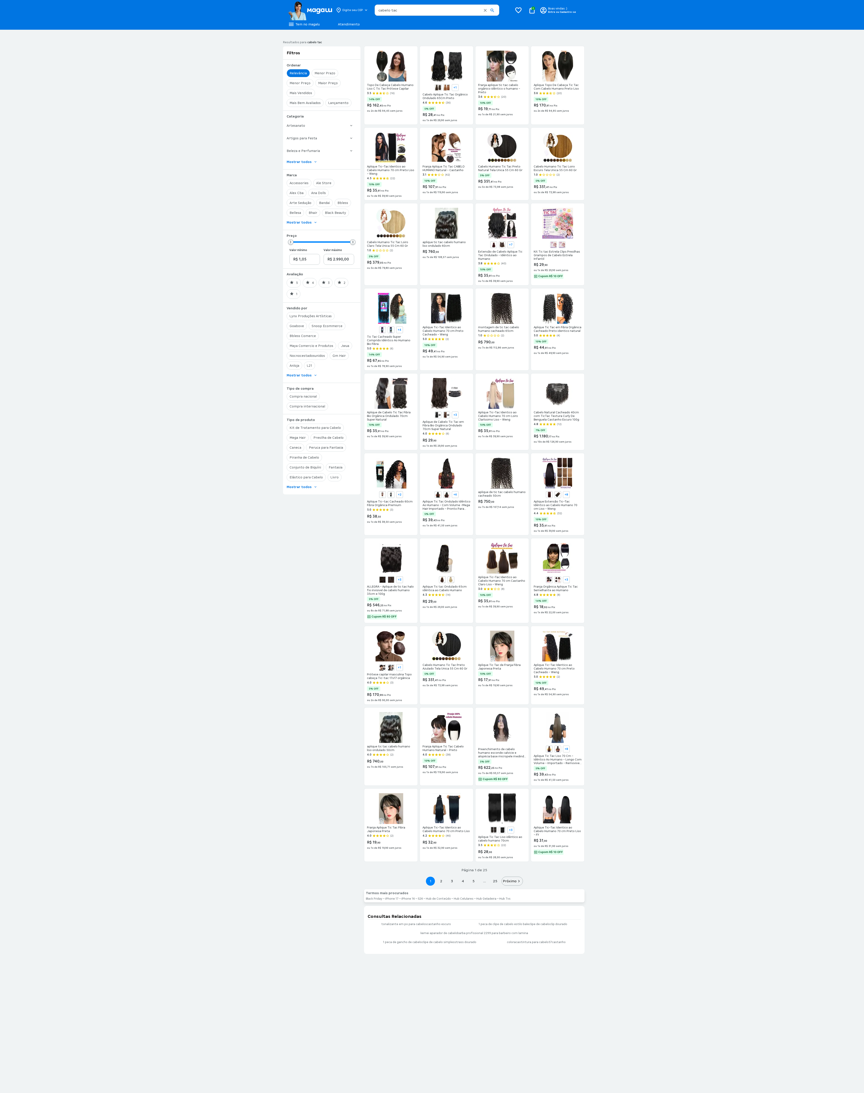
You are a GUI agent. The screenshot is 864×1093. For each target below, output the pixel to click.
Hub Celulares (463, 898)
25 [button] (495, 881)
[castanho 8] (557, 579)
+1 (455, 87)
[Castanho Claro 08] (438, 494)
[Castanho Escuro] (382, 579)
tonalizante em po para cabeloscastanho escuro (416, 924)
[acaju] (493, 244)
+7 (511, 244)
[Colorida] (553, 244)
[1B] (438, 415)
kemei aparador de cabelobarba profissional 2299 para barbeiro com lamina (474, 933)
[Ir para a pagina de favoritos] (518, 10)
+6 (455, 494)
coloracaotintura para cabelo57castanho (536, 942)
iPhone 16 (408, 898)
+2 (399, 494)
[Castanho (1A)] (382, 667)
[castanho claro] (502, 244)
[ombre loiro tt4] (391, 329)
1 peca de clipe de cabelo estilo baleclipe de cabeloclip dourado (523, 924)
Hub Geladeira (486, 898)
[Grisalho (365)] (391, 667)
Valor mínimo (298, 250)
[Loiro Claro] (451, 579)
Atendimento (349, 24)
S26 (420, 898)
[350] (382, 494)
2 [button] (441, 881)
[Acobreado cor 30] (549, 749)
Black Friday (374, 898)
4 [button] (463, 881)
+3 (455, 414)
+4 (399, 329)
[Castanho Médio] (391, 579)
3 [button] (452, 881)
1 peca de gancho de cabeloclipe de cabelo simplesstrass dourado (429, 942)
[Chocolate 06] (446, 494)
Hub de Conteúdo (438, 898)
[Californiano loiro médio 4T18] (557, 749)
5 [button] (473, 881)
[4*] (391, 494)
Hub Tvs (505, 898)
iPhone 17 (391, 898)
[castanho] (549, 579)
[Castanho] (438, 87)
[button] (485, 10)
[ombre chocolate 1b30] (382, 329)
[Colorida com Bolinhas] (562, 244)
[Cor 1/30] (446, 415)
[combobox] (437, 10)
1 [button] (430, 881)
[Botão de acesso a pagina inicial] (310, 10)
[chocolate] (446, 87)
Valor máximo (333, 250)
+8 (566, 494)
